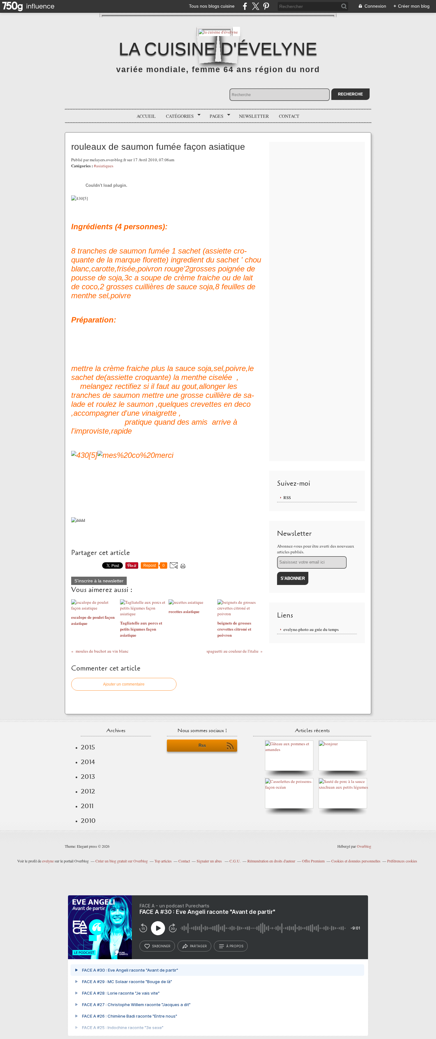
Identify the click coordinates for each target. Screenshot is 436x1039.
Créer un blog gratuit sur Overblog (121, 860)
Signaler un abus (210, 860)
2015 (88, 747)
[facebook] (245, 6)
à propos (234, 946)
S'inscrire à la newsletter (99, 580)
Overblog (364, 846)
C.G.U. (235, 860)
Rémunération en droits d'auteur (271, 860)
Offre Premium (313, 860)
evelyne (48, 860)
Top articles (163, 860)
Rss (202, 745)
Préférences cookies (402, 860)
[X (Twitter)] (255, 6)
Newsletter (254, 116)
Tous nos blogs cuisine (212, 6)
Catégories (178, 116)
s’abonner (161, 946)
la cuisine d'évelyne (218, 49)
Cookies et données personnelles (355, 860)
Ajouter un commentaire (124, 684)
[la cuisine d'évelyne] (218, 31)
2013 (88, 776)
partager (198, 946)
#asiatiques (103, 166)
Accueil (146, 116)
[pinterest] (266, 6)
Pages (214, 116)
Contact (289, 116)
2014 (88, 762)
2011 (87, 806)
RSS (287, 497)
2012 (88, 791)
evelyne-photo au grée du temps (311, 629)
